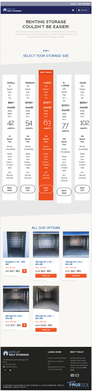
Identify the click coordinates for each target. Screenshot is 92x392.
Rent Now (9, 189)
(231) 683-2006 (10, 364)
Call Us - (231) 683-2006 (80, 4)
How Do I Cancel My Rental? (57, 358)
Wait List (27, 189)
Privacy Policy (19, 387)
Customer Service (11, 367)
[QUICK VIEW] (16, 245)
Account (83, 10)
